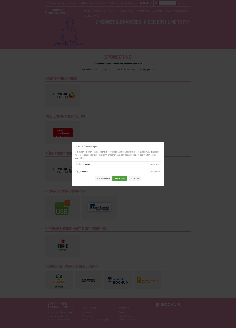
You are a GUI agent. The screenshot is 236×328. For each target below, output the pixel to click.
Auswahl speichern (103, 178)
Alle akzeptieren (119, 178)
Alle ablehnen (134, 178)
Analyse (85, 171)
